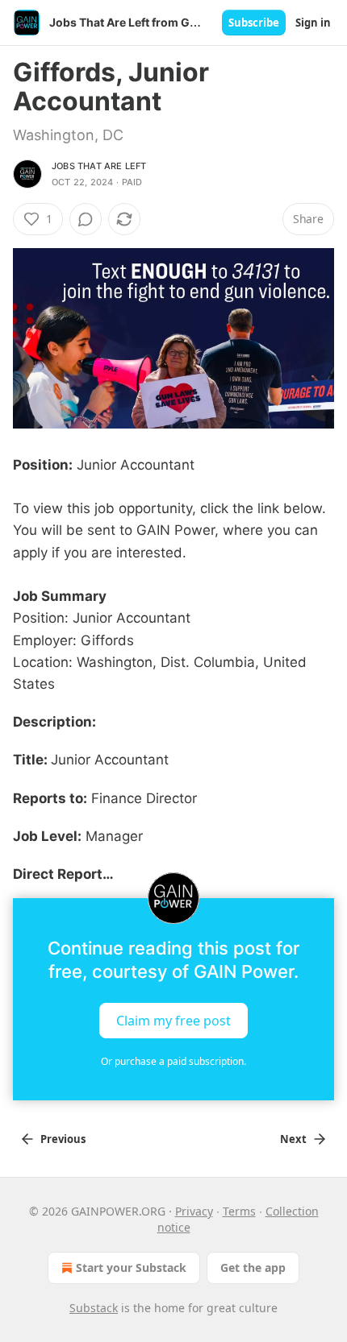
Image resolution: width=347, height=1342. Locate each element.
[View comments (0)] (85, 219)
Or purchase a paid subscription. (173, 1061)
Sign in (313, 22)
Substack (93, 1307)
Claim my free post (173, 1020)
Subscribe (253, 22)
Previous (63, 1139)
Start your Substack (131, 1267)
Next (293, 1139)
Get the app (253, 1267)
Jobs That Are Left (99, 166)
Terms (239, 1211)
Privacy (194, 1211)
